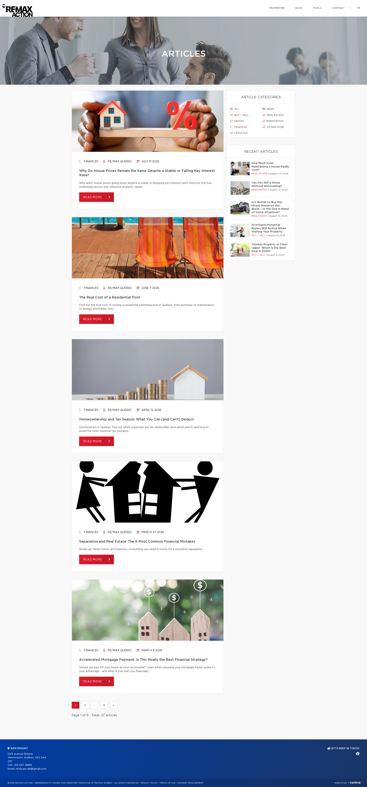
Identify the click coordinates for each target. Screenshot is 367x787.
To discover (275, 127)
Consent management (190, 783)
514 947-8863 (23, 765)
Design (239, 121)
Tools (317, 8)
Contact (338, 8)
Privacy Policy (149, 783)
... (94, 705)
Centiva (354, 782)
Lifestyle (241, 133)
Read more (93, 197)
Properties (277, 8)
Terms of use (167, 783)
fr (358, 8)
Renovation (274, 121)
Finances (90, 161)
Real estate (275, 115)
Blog (298, 8)
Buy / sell (241, 115)
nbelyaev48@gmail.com (31, 769)
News (270, 109)
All (236, 109)
